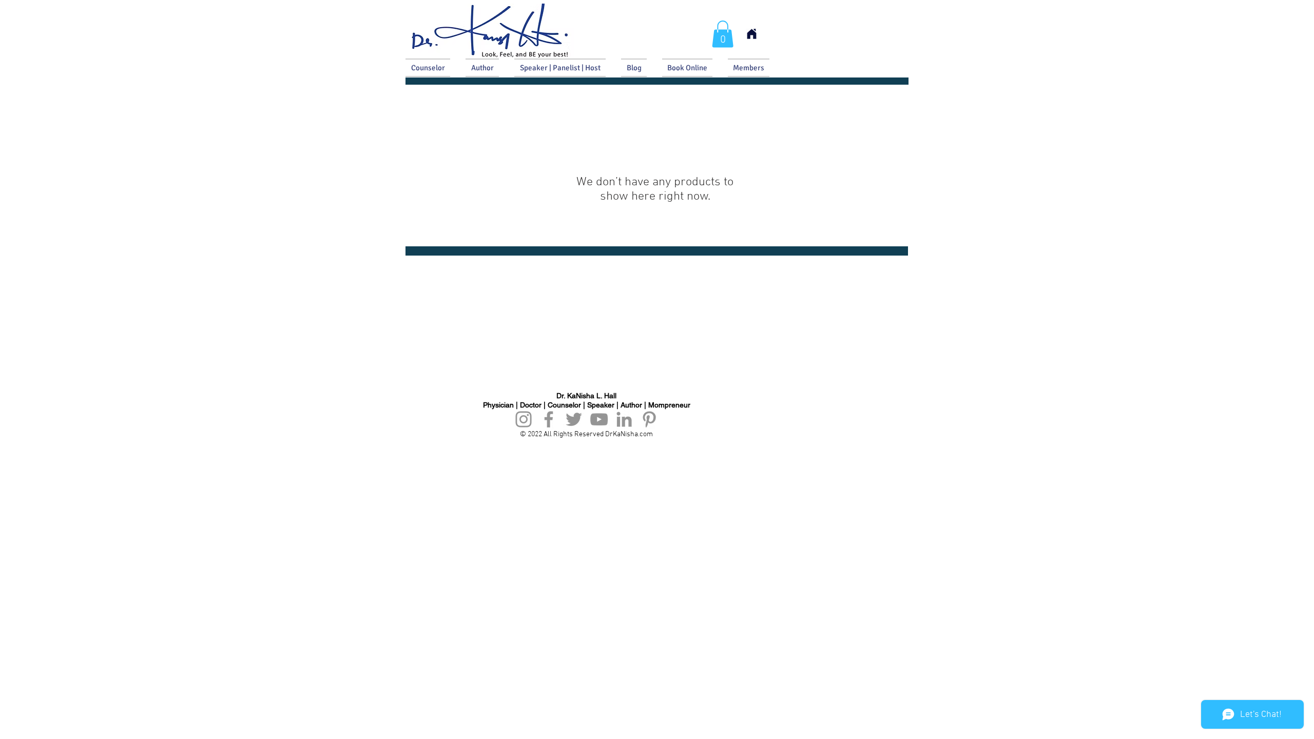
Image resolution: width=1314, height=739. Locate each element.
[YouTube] (599, 419)
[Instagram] (523, 419)
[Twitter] (574, 419)
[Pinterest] (649, 419)
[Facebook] (548, 419)
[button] (722, 34)
